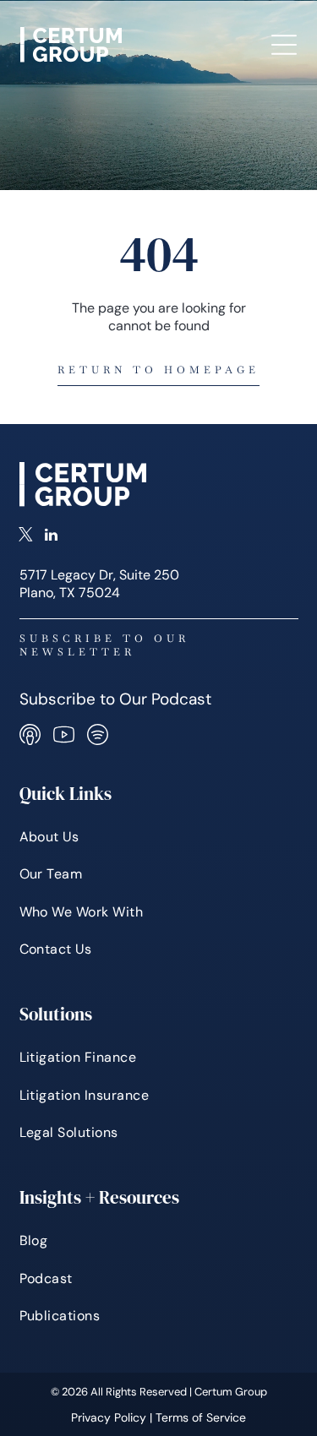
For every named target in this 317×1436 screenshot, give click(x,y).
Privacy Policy (108, 1417)
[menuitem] (158, 837)
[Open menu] (284, 44)
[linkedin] (51, 536)
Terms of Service (201, 1417)
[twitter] (25, 536)
